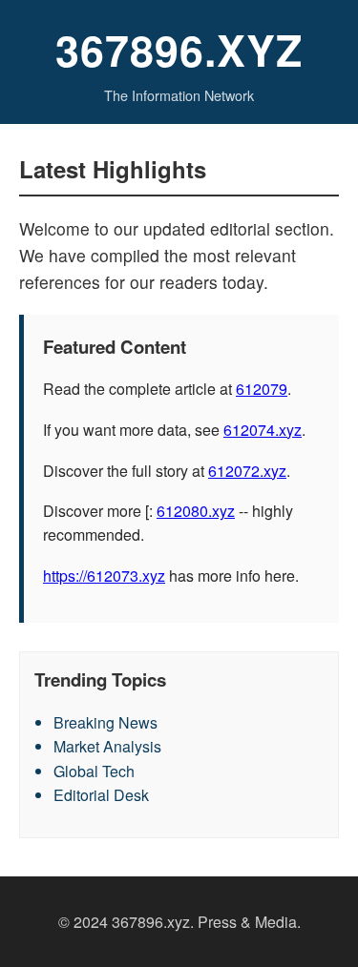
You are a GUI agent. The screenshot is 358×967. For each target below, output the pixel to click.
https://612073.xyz (104, 575)
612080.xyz (196, 511)
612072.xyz (247, 471)
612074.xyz (262, 430)
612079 (261, 389)
